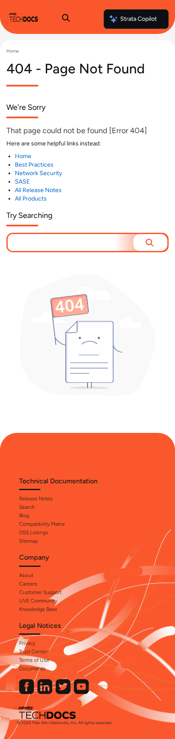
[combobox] (70, 242)
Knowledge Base (38, 609)
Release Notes (36, 499)
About (26, 575)
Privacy (27, 643)
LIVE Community (38, 601)
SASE (22, 181)
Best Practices (34, 164)
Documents (32, 669)
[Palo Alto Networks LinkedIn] (45, 692)
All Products (31, 198)
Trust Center (33, 652)
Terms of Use (34, 660)
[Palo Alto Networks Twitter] (64, 692)
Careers (28, 584)
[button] (150, 242)
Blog (24, 516)
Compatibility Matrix (42, 524)
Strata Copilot (138, 18)
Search (27, 507)
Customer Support (40, 592)
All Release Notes (38, 190)
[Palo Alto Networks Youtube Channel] (81, 692)
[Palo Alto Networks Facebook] (27, 692)
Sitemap (28, 541)
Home (12, 51)
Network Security (38, 173)
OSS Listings (33, 532)
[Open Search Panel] (65, 19)
